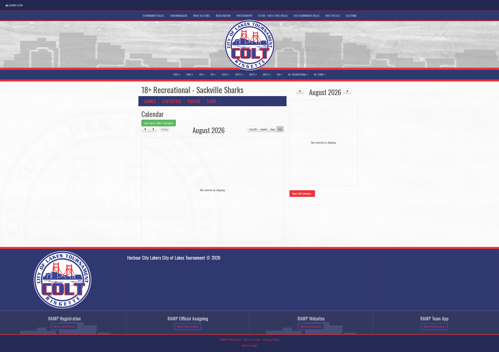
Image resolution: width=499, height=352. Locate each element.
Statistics (171, 101)
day (273, 129)
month (253, 129)
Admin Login (249, 345)
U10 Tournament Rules (306, 15)
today (164, 129)
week (264, 129)
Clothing (351, 15)
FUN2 (188, 74)
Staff (212, 101)
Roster (194, 101)
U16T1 (252, 74)
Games (150, 101)
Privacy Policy (271, 339)
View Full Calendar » (302, 193)
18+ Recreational (297, 74)
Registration (223, 15)
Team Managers (178, 15)
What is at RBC (201, 15)
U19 (278, 74)
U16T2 (266, 74)
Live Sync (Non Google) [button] (158, 123)
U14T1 (224, 74)
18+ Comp (319, 74)
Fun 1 (176, 74)
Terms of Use (252, 339)
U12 (212, 74)
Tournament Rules (153, 15)
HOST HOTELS (332, 15)
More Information (64, 326)
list (280, 129)
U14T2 (238, 74)
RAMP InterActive (230, 339)
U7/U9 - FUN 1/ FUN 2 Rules (273, 15)
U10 (201, 74)
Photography (244, 15)
